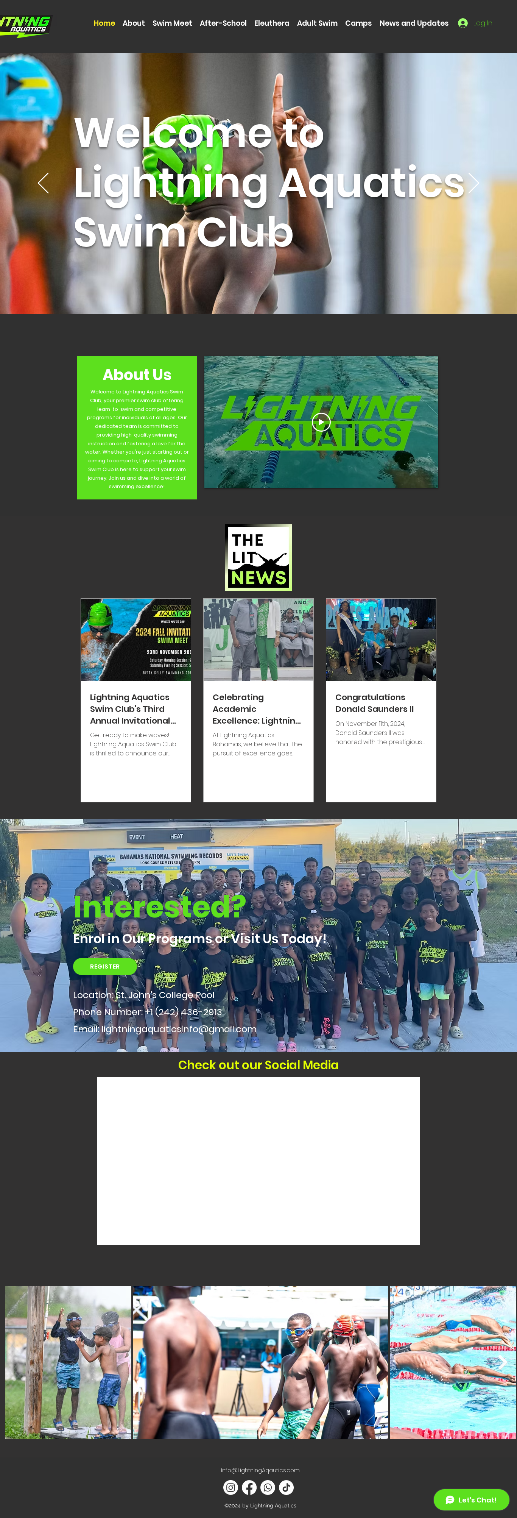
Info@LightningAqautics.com (260, 1470)
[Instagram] (230, 1487)
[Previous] (43, 184)
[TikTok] (286, 1487)
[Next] (474, 184)
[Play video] (321, 422)
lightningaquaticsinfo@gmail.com (179, 1029)
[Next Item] (502, 1362)
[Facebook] (249, 1487)
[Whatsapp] (267, 1487)
